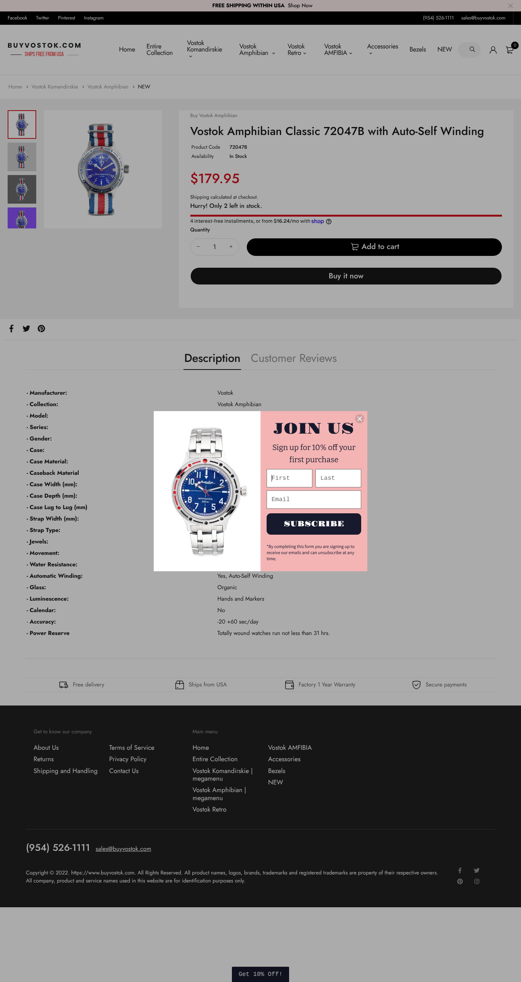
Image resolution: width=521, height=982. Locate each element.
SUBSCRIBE (314, 524)
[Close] (359, 418)
